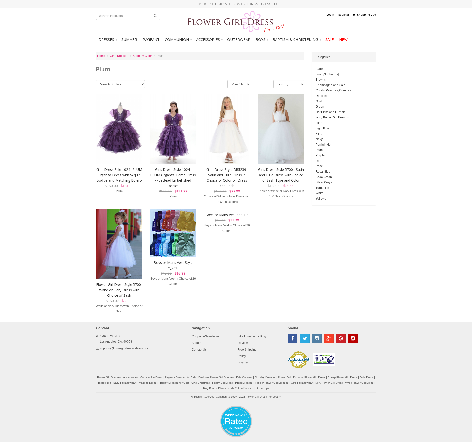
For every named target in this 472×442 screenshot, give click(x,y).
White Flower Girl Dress (359, 382)
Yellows (321, 198)
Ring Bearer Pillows (214, 388)
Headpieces (104, 382)
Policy (242, 356)
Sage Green (324, 177)
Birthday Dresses (265, 377)
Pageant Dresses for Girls (180, 377)
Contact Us (199, 349)
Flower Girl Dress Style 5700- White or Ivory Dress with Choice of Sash (119, 290)
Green (320, 106)
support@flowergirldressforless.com (124, 348)
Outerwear (238, 39)
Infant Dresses (244, 382)
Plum (319, 150)
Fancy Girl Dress (222, 382)
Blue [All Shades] (327, 74)
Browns (321, 79)
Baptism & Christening (297, 39)
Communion (178, 39)
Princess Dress (147, 382)
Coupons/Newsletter (205, 336)
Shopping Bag (365, 14)
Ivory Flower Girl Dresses (332, 117)
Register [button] (343, 14)
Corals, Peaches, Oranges (333, 90)
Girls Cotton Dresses (241, 388)
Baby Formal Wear (124, 382)
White (319, 193)
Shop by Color (142, 56)
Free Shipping (247, 349)
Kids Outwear (244, 377)
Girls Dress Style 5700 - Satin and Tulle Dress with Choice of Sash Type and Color (281, 175)
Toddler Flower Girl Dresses (272, 382)
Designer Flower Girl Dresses (216, 377)
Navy (319, 139)
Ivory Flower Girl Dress (329, 382)
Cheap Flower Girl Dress (342, 377)
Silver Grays (324, 182)
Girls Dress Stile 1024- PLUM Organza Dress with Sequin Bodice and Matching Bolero (119, 175)
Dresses (108, 39)
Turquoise (322, 188)
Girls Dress (366, 377)
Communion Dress (151, 377)
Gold (319, 101)
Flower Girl (284, 377)
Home (101, 56)
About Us (198, 343)
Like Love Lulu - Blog (252, 336)
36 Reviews (236, 428)
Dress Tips (262, 388)
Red (318, 160)
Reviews (243, 343)
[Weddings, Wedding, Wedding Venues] (236, 411)
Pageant (151, 39)
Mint (318, 133)
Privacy (243, 363)
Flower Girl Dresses (109, 377)
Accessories (209, 39)
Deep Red (322, 96)
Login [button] (330, 14)
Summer (129, 39)
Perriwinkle (323, 144)
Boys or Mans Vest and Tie (227, 214)
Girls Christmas (200, 382)
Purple (320, 155)
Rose (319, 166)
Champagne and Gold (330, 85)
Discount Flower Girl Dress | (310, 377)
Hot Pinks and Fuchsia (331, 112)
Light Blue (322, 128)
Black (319, 69)
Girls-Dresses (119, 56)
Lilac (319, 123)
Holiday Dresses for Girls (174, 382)
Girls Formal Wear (302, 382)
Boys (262, 39)
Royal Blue (323, 171)
